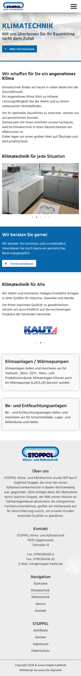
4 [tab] (45, 217)
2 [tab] (36, 217)
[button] (19, 48)
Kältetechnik (41, 597)
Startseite (40, 583)
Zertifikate (40, 630)
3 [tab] (40, 217)
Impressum (40, 644)
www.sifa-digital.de (50, 670)
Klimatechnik (40, 590)
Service (41, 604)
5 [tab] (49, 217)
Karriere (40, 637)
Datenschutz (40, 651)
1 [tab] (32, 217)
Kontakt (40, 611)
